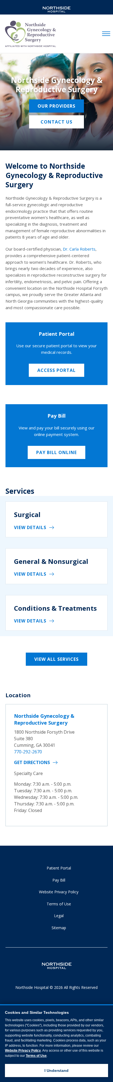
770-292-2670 (28, 752)
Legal (59, 915)
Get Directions (32, 762)
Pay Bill (58, 880)
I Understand (56, 1070)
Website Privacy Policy (58, 891)
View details (30, 527)
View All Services (56, 659)
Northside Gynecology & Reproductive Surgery (44, 719)
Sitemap (59, 927)
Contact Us (56, 122)
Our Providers (56, 106)
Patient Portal (59, 868)
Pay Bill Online (56, 452)
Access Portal (56, 370)
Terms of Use (59, 903)
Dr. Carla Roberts (79, 249)
